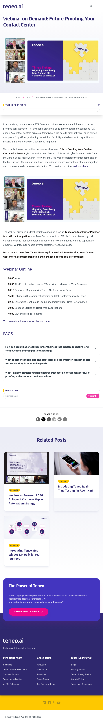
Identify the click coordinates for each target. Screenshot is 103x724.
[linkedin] (38, 419)
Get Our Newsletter (46, 684)
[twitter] (43, 419)
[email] (65, 419)
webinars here (80, 166)
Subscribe (92, 396)
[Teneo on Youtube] (59, 703)
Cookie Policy (77, 679)
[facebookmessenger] (59, 419)
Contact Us (42, 669)
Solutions (7, 664)
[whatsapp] (54, 419)
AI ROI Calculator (11, 684)
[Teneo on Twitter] (54, 703)
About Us (41, 664)
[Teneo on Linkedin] (44, 703)
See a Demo (43, 679)
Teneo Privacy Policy (81, 674)
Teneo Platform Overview (15, 669)
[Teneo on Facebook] (49, 703)
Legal (73, 664)
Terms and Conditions (81, 684)
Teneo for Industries (12, 679)
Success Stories (11, 674)
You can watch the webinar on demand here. (26, 321)
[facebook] (49, 419)
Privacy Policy (78, 669)
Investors (41, 674)
